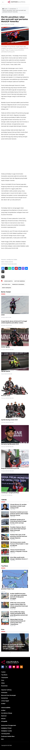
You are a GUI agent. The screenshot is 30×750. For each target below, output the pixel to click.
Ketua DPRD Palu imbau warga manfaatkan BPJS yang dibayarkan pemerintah (19, 613)
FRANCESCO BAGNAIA (18, 284)
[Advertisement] (15, 156)
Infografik (4, 721)
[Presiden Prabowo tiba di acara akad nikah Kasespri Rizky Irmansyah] (5, 529)
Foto (2, 629)
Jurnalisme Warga (6, 713)
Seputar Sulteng (6, 690)
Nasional (3, 716)
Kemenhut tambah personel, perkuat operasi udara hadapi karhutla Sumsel (19, 513)
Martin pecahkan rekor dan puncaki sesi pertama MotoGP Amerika (14, 11)
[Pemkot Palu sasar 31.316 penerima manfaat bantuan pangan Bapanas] (5, 537)
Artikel (3, 703)
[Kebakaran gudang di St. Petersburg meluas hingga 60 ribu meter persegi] (5, 522)
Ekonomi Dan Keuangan (8, 695)
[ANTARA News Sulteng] (17, 2)
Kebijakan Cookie (6, 731)
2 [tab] (12, 652)
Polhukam (4, 692)
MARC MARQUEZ (6, 287)
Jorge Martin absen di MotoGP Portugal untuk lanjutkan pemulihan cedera (14, 322)
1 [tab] (10, 652)
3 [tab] (15, 652)
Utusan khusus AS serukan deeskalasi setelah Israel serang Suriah (18, 506)
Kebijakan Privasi (6, 728)
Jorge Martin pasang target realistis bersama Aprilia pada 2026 (13, 443)
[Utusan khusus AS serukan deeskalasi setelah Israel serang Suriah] (5, 506)
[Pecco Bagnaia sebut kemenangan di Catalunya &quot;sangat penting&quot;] (15, 482)
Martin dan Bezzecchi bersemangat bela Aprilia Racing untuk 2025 (14, 419)
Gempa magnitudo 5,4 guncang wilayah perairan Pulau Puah (14, 588)
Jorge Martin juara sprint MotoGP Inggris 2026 (14, 314)
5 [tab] (20, 652)
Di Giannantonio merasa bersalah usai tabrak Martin (13, 370)
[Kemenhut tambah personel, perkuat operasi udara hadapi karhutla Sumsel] (5, 514)
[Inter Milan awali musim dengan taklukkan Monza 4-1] (5, 559)
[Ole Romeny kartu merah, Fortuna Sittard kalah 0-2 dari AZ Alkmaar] (5, 544)
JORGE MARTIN (8, 281)
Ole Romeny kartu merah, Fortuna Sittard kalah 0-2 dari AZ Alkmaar (19, 544)
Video (3, 683)
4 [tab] (17, 652)
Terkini (3, 672)
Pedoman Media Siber (8, 736)
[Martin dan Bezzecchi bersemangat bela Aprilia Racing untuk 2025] (15, 410)
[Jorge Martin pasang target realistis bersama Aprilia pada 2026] (15, 434)
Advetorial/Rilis (5, 707)
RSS (2, 739)
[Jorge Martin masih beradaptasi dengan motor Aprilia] (15, 337)
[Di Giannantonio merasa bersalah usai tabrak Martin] (15, 361)
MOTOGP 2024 (6, 284)
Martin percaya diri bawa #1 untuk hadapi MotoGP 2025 (14, 394)
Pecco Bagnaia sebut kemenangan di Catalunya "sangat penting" (13, 491)
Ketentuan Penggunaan (8, 725)
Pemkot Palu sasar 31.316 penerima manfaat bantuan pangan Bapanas (18, 536)
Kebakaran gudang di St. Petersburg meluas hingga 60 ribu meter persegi (18, 521)
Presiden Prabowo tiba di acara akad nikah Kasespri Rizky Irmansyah (18, 528)
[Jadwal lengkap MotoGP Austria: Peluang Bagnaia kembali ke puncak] (15, 458)
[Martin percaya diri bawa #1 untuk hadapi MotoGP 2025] (15, 385)
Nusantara (4, 686)
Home (6, 8)
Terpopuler (4, 677)
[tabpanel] (15, 642)
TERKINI (4, 500)
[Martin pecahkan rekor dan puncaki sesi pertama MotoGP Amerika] (15, 579)
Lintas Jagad (5, 701)
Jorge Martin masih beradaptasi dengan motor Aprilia (14, 346)
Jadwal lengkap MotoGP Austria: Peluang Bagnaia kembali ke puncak (14, 467)
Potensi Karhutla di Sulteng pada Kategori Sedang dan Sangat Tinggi (14, 646)
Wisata (3, 718)
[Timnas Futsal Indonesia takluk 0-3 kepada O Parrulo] (5, 552)
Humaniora (13, 8)
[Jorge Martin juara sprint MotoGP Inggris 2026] (15, 304)
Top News (4, 566)
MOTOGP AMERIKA (19, 281)
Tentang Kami (5, 733)
